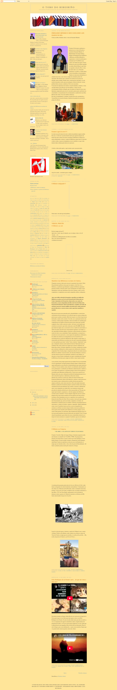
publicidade (47, 245)
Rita (73, 666)
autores (39, 203)
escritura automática (34, 221)
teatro (41, 254)
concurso (35, 215)
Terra (31, 255)
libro (31, 231)
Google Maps (40, 226)
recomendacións (40, 247)
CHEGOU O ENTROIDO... (38, 319)
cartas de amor (43, 208)
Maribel (38, 235)
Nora (43, 240)
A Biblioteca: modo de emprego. (37, 187)
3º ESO (59, 570)
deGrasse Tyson (41, 216)
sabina (46, 249)
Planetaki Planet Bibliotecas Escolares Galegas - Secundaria (39, 357)
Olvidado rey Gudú (38, 241)
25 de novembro (35, 342)
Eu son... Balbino (33, 143)
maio (42, 233)
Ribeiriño (33, 414)
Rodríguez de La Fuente (36, 249)
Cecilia (36, 210)
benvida (60, 176)
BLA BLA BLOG (36, 323)
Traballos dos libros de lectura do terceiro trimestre (38, 325)
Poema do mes (33, 185)
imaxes (40, 228)
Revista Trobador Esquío (37, 285)
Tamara (36, 254)
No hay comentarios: (77, 273)
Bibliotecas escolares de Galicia (37, 266)
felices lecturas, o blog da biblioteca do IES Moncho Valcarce (38, 305)
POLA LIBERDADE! (36, 337)
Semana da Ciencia (43, 250)
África (31, 200)
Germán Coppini (46, 225)
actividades (46, 198)
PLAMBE (54, 421)
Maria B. (33, 412)
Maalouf (31, 233)
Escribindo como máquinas (41, 49)
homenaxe (32, 228)
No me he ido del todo (36, 353)
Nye (46, 240)
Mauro (31, 236)
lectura (46, 230)
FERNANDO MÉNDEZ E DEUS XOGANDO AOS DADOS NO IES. (68, 34)
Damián (35, 216)
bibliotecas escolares (70, 420)
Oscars (45, 241)
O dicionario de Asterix (35, 277)
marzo (47, 235)
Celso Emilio (76, 570)
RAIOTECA (35, 292)
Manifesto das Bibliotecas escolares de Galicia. (66, 281)
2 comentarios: (75, 174)
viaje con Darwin (39, 255)
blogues (43, 206)
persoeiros (40, 243)
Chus (38, 211)
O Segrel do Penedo (36, 299)
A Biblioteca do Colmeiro (38, 289)
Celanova (69, 570)
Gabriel (33, 225)
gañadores (38, 225)
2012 (33, 392)
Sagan (31, 250)
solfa (36, 252)
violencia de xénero (40, 257)
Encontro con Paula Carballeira (38, 300)
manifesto (81, 420)
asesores (60, 420)
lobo (69, 666)
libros (35, 231)
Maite (46, 233)
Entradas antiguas (83, 673)
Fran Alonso (47, 223)
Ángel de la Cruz (63, 666)
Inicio (65, 673)
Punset (33, 247)
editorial (45, 220)
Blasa (39, 206)
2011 (31, 198)
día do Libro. (39, 220)
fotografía (41, 223)
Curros (82, 570)
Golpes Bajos (34, 226)
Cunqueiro (46, 215)
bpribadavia (35, 329)
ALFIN (39, 200)
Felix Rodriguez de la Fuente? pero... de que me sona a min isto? (69, 581)
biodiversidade (32, 206)
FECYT (31, 223)
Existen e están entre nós (34, 96)
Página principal (34, 183)
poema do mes (33, 245)
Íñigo (45, 228)
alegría (35, 200)
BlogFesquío (35, 284)
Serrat (31, 252)
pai (48, 241)
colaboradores (33, 213)
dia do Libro (32, 220)
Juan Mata (36, 230)
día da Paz (46, 218)
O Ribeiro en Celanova (59, 429)
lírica (39, 231)
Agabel (33, 346)
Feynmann (36, 223)
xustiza (47, 257)
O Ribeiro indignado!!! (59, 184)
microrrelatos (32, 238)
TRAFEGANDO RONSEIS (38, 313)
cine (42, 211)
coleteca (40, 213)
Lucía (47, 231)
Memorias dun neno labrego (41, 236)
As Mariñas (35, 341)
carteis (31, 210)
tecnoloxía (46, 254)
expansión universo (44, 221)
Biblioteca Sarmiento (37, 318)
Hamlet (46, 226)
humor (36, 228)
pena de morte (34, 243)
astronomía (32, 203)
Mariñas (42, 235)
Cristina (41, 215)
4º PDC (64, 570)
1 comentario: (74, 124)
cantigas (36, 208)
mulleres (32, 240)
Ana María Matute (45, 200)
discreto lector (35, 352)
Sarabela (35, 250)
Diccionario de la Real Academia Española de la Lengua (37, 274)
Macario (37, 233)
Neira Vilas (38, 240)
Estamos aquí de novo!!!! (59, 132)
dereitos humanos (38, 218)
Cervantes (33, 211)
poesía (39, 245)
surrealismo (40, 252)
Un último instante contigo (37, 314)
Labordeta (42, 230)
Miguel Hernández (42, 238)
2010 (33, 405)
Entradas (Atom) (62, 676)
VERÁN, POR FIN (58, 223)
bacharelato (45, 203)
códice (46, 211)
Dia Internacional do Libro (37, 331)
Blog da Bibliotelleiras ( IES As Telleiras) (39, 335)
